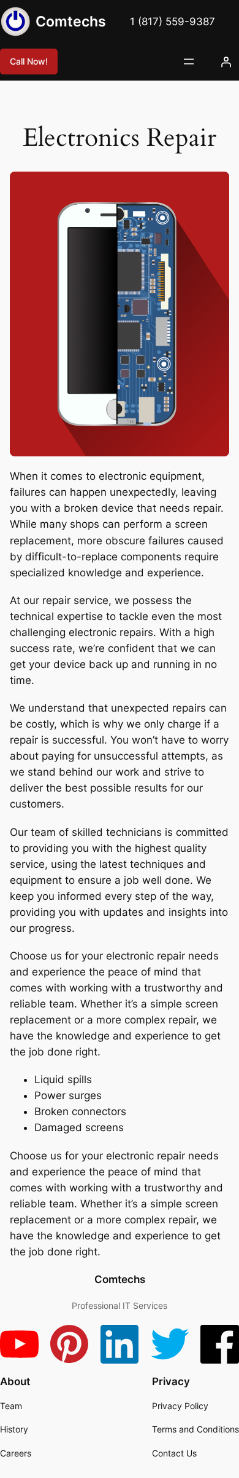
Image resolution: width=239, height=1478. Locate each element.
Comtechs (71, 21)
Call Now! (29, 61)
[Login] (226, 61)
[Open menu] (188, 61)
